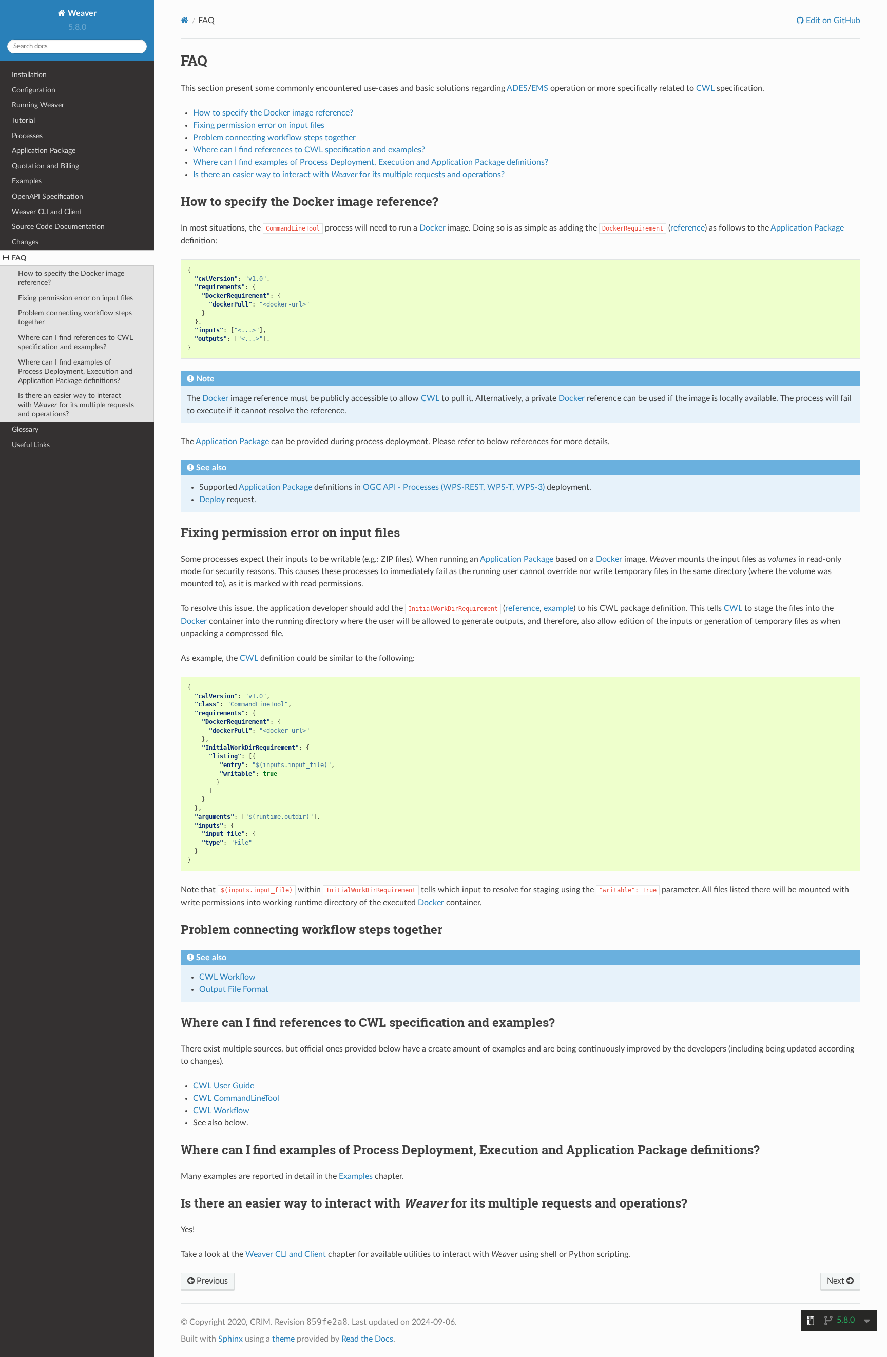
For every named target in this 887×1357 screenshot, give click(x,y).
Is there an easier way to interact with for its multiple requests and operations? (76, 405)
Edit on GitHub (832, 20)
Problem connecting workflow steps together (75, 317)
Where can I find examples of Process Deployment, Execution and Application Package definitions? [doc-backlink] (470, 1149)
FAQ (19, 258)
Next (836, 1281)
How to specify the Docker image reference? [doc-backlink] (309, 201)
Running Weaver (38, 105)
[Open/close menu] (6, 258)
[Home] (184, 20)
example (558, 608)
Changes (25, 242)
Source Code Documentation (58, 227)
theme (283, 1339)
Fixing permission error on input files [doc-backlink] (290, 532)
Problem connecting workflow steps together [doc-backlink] (311, 929)
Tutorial (23, 120)
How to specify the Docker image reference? (71, 278)
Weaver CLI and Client (47, 212)
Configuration (33, 90)
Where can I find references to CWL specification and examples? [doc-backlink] (368, 1022)
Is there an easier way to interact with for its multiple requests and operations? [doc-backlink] (434, 1203)
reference (687, 228)
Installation (29, 75)
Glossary (25, 429)
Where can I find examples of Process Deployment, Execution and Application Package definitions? (75, 371)
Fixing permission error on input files (75, 298)
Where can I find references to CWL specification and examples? (75, 342)
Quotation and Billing (45, 166)
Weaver (81, 13)
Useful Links (31, 445)
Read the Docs (367, 1339)
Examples (27, 181)
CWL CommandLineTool (236, 1098)
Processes (27, 136)
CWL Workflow (221, 1110)
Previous (211, 1281)
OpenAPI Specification (47, 196)
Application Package (43, 151)
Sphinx (230, 1339)
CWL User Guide (223, 1086)
